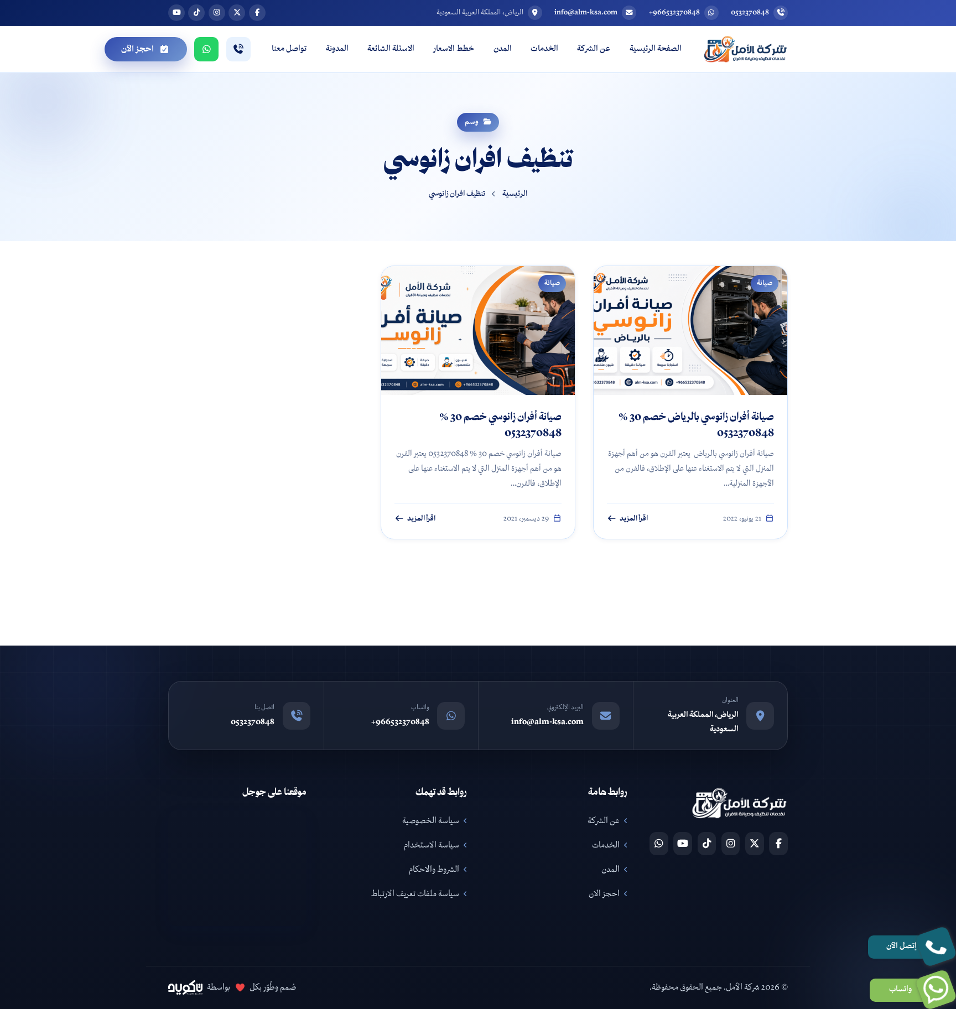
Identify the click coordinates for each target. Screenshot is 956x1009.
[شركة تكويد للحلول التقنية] (185, 987)
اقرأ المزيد (634, 518)
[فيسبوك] (257, 12)
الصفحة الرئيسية (656, 48)
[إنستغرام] (217, 12)
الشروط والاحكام (434, 869)
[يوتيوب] (176, 12)
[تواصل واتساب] (206, 49)
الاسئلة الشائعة (390, 48)
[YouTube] (682, 843)
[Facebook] (778, 843)
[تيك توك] (196, 12)
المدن (502, 48)
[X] (754, 843)
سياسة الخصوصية (430, 820)
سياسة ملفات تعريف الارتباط (415, 894)
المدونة (337, 48)
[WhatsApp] (659, 843)
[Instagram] (730, 843)
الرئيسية (515, 193)
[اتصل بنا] (238, 49)
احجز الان (604, 894)
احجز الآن (137, 49)
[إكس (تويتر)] (236, 12)
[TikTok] (707, 843)
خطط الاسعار (453, 48)
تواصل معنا (289, 48)
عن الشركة (593, 48)
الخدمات (544, 48)
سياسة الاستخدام (431, 845)
